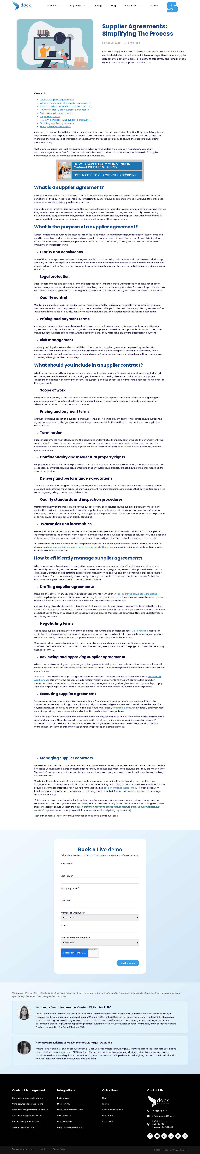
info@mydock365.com (163, 1116)
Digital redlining (140, 630)
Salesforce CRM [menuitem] (64, 1115)
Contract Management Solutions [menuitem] (27, 1115)
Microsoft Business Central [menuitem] (69, 1127)
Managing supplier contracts (55, 126)
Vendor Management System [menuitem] (26, 1121)
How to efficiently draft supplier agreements (64, 109)
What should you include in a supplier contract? (66, 106)
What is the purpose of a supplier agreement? (65, 102)
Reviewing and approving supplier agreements (65, 119)
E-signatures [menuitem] (63, 1098)
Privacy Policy (59, 1149)
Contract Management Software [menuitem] (27, 1098)
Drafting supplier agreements (56, 113)
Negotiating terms (50, 116)
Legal (42, 1149)
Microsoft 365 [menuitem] (63, 1103)
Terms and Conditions (22, 1149)
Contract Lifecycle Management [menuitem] (27, 1103)
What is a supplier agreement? (57, 99)
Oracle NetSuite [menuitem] (64, 1121)
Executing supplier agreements (57, 123)
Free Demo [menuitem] (107, 1115)
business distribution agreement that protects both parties (80, 547)
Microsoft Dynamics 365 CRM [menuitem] (70, 1109)
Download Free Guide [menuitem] (112, 1109)
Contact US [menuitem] (107, 1121)
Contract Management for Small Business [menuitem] (32, 1109)
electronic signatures (123, 707)
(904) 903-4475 (160, 1111)
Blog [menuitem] (104, 1098)
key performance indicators (118, 787)
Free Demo (171, 7)
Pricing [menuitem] (105, 1103)
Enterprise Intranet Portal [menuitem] (24, 1127)
